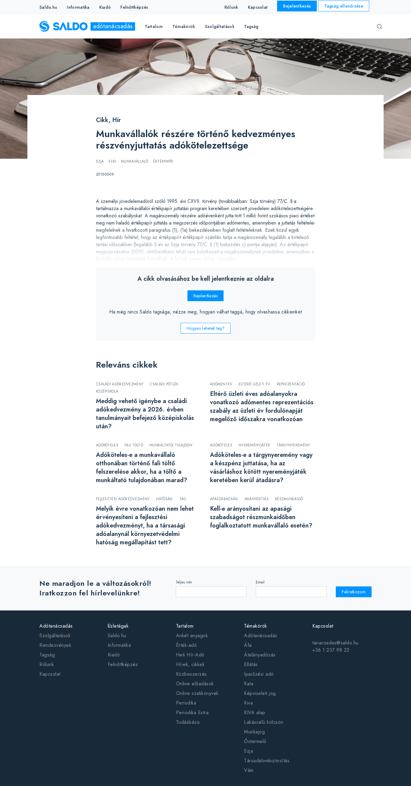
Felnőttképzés (134, 7)
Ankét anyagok (192, 635)
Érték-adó (186, 645)
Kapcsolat (258, 7)
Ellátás (251, 664)
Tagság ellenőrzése (343, 6)
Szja (248, 751)
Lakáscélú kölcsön (263, 722)
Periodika (186, 702)
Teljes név (184, 582)
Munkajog (254, 731)
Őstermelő (255, 741)
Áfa (248, 645)
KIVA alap (254, 712)
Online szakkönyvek (197, 693)
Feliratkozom (354, 592)
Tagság (251, 26)
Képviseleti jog (260, 693)
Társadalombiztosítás (266, 760)
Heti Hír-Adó (190, 654)
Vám (249, 770)
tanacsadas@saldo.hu (335, 642)
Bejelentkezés (297, 6)
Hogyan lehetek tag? (205, 328)
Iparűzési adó (259, 674)
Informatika (78, 7)
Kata (248, 683)
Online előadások (195, 683)
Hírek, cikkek (190, 664)
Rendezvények (55, 645)
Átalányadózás (260, 654)
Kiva (248, 702)
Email (260, 582)
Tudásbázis (188, 722)
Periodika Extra (192, 712)
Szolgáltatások (54, 635)
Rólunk (231, 7)
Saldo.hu (48, 7)
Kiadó (105, 7)
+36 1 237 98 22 (331, 650)
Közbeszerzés (191, 674)
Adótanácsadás (260, 635)
